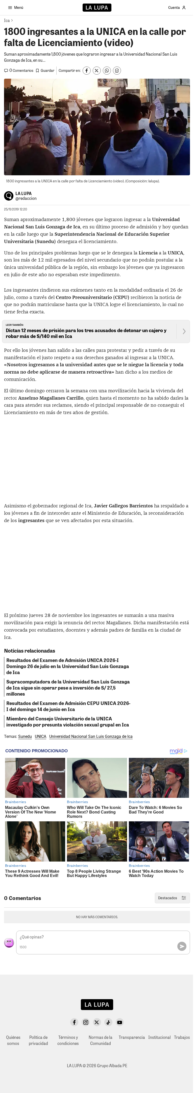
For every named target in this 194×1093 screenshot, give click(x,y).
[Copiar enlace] (117, 71)
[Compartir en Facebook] (87, 71)
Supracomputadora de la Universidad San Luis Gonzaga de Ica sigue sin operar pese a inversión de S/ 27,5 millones (68, 687)
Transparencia (132, 1037)
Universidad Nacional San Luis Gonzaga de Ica (91, 736)
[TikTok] (108, 1022)
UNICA (40, 736)
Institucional (159, 1037)
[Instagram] (86, 1022)
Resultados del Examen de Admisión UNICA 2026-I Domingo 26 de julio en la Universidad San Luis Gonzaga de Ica (67, 666)
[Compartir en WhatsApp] (107, 71)
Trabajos (182, 1037)
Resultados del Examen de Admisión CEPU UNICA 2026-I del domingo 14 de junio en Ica (68, 706)
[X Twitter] (97, 1022)
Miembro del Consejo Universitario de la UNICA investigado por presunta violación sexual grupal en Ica (67, 721)
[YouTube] (120, 1022)
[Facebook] (74, 1022)
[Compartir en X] (97, 71)
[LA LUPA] (97, 8)
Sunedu (25, 736)
